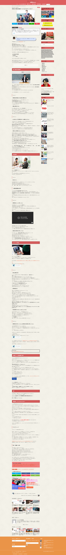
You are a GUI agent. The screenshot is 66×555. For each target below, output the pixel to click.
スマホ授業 (29, 469)
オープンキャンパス (47, 50)
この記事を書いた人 (15, 27)
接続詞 (51, 54)
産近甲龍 (45, 55)
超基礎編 (47, 56)
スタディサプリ (44, 71)
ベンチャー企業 (43, 52)
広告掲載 (44, 54)
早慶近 (53, 54)
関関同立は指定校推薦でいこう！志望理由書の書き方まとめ (50, 133)
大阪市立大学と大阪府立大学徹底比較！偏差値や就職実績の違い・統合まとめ (50, 146)
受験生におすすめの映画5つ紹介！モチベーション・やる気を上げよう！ (50, 153)
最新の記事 (20, 27)
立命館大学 (49, 55)
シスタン (50, 50)
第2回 (51, 55)
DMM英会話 (20, 263)
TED (49, 49)
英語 (18, 469)
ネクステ (51, 51)
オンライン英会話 (22, 469)
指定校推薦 (48, 54)
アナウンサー (42, 50)
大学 (49, 53)
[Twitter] (14, 34)
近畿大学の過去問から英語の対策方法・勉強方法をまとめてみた (50, 139)
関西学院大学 (44, 66)
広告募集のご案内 (17, 552)
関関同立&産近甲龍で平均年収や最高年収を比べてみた (50, 126)
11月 (43, 49)
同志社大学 (44, 53)
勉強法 (13, 469)
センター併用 (45, 51)
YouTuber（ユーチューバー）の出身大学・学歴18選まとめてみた (50, 100)
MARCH (43, 64)
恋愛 (46, 54)
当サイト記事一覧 (13, 552)
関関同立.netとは (24, 551)
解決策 (44, 56)
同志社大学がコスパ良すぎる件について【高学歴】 (50, 159)
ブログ (16, 469)
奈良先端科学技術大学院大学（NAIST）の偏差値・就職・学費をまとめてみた (50, 113)
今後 (41, 53)
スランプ (42, 51)
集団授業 (26, 469)
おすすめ (51, 49)
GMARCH (48, 49)
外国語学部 (47, 53)
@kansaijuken (20, 41)
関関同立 (43, 63)
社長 (46, 55)
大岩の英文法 (51, 53)
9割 (41, 49)
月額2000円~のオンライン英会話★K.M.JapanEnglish (29, 340)
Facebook (27, 524)
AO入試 (45, 49)
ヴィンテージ (46, 52)
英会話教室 (32, 469)
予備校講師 (51, 52)
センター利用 (48, 51)
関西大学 (43, 65)
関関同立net (33, 2)
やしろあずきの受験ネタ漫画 (18, 551)
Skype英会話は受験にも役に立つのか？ (18, 351)
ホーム (12, 551)
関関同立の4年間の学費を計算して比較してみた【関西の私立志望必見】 (50, 120)
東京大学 (42, 55)
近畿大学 (50, 56)
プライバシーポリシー (22, 552)
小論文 (42, 54)
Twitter (24, 524)
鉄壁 (51, 56)
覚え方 (42, 56)
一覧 (49, 52)
